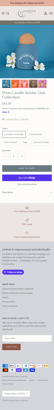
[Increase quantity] (21, 159)
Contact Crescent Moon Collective (17, 291)
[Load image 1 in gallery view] (27, 54)
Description (7, 194)
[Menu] (3, 16)
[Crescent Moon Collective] (27, 15)
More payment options (27, 187)
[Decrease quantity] (5, 159)
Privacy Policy (8, 304)
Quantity (6, 153)
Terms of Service (9, 308)
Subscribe (11, 349)
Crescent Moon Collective (17, 121)
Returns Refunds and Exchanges (17, 295)
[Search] (9, 16)
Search (5, 300)
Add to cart (27, 170)
